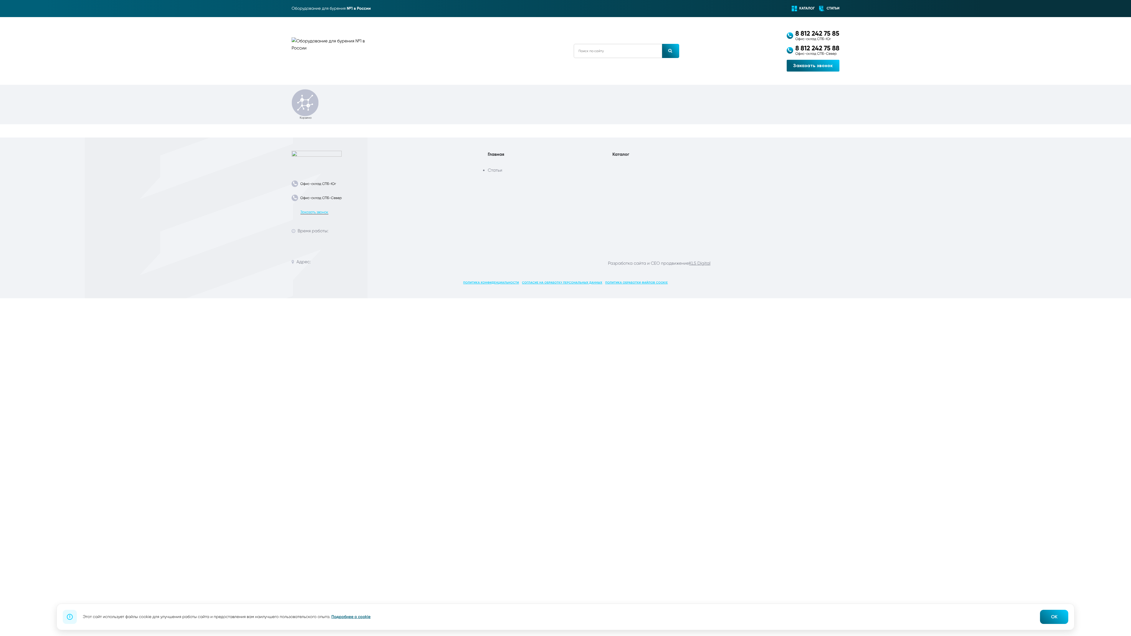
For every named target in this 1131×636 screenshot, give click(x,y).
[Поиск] (670, 51)
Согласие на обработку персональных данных (562, 282)
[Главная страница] (317, 159)
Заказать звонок (813, 65)
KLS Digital (699, 263)
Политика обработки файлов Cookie (636, 282)
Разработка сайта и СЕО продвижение (648, 263)
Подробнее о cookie (351, 616)
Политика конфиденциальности (491, 282)
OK (1054, 617)
